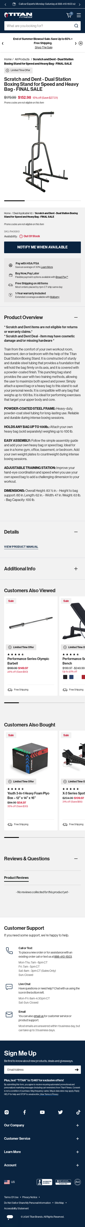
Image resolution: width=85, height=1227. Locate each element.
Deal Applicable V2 (23, 213)
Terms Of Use (11, 1197)
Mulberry (54, 297)
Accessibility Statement (16, 1208)
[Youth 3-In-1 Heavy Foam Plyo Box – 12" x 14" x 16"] (31, 757)
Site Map (59, 1202)
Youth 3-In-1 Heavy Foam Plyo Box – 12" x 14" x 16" (28, 795)
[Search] (76, 25)
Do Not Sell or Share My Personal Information (27, 1202)
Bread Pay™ (62, 277)
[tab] (16, 879)
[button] (69, 15)
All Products (22, 59)
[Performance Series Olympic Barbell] (31, 623)
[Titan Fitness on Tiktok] (78, 1113)
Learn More (47, 267)
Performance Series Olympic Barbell (28, 661)
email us (39, 1016)
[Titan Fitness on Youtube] (42, 1113)
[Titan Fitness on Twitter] (60, 1113)
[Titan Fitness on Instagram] (6, 1113)
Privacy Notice (30, 1197)
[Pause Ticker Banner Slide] (81, 43)
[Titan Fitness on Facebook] (24, 1113)
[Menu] (77, 15)
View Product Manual (21, 547)
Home (8, 59)
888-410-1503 (63, 956)
